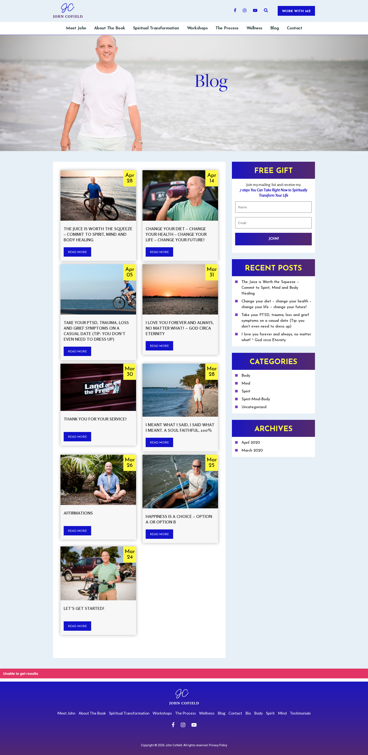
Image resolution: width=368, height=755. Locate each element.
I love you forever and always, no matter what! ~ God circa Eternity (180, 328)
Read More (77, 252)
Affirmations (78, 513)
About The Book (109, 28)
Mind (246, 384)
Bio (248, 713)
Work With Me (296, 11)
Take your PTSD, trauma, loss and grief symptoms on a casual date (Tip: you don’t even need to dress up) (96, 331)
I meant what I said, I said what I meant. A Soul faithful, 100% (180, 427)
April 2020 (251, 443)
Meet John (76, 28)
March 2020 (252, 451)
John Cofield (173, 745)
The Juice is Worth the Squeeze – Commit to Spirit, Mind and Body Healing (98, 234)
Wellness (254, 28)
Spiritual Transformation (156, 28)
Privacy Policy (218, 745)
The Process (227, 28)
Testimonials (300, 713)
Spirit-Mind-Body (256, 399)
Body (246, 376)
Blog (274, 28)
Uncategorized (254, 407)
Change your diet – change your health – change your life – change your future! (176, 234)
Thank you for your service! (95, 419)
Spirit (246, 391)
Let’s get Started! (84, 608)
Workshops (197, 28)
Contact (294, 28)
